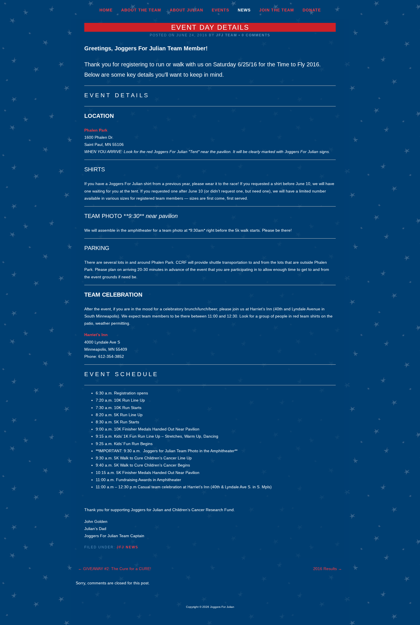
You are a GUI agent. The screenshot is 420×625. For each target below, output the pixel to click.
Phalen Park (95, 130)
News (244, 10)
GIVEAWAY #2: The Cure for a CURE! (114, 568)
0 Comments (256, 35)
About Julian (186, 10)
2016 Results (327, 568)
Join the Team (276, 10)
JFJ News (127, 547)
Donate (312, 10)
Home (106, 10)
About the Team (141, 10)
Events (220, 10)
